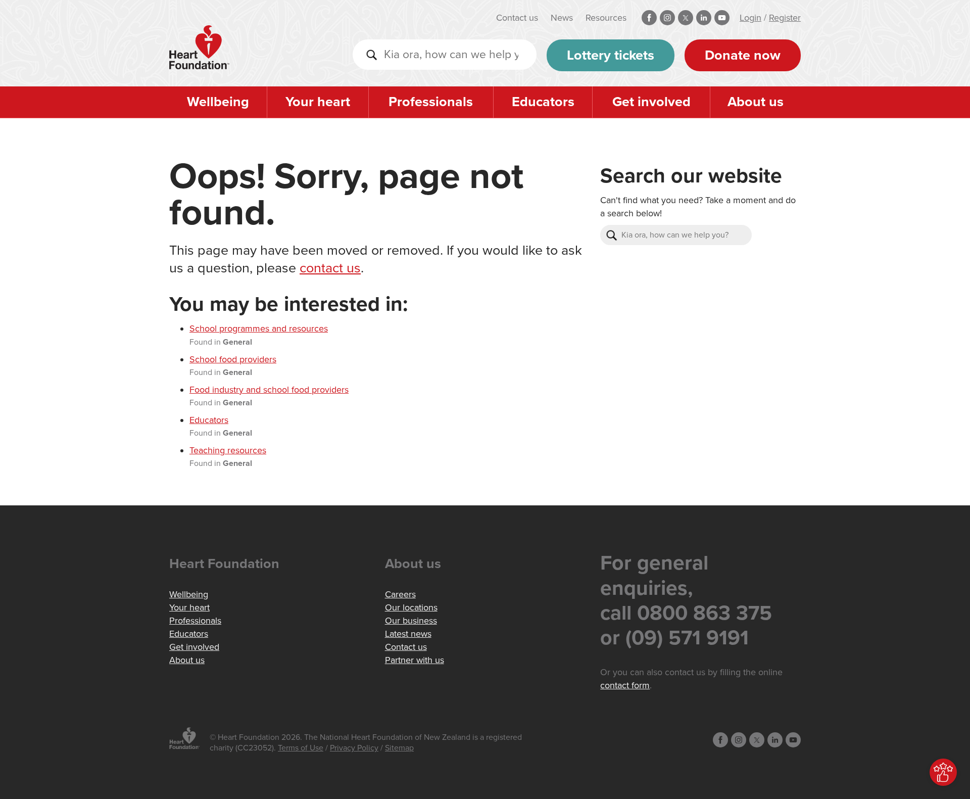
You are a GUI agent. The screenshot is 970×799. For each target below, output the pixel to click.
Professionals (431, 101)
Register (785, 17)
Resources (606, 17)
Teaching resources (227, 450)
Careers (400, 594)
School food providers (232, 359)
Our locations (411, 607)
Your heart (317, 101)
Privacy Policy (354, 748)
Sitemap (399, 748)
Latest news (408, 633)
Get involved (651, 101)
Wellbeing (218, 101)
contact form (625, 685)
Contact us (517, 17)
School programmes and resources (258, 328)
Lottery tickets (610, 55)
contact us (330, 268)
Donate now (743, 55)
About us (756, 101)
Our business (411, 620)
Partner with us (414, 660)
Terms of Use (300, 748)
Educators (543, 101)
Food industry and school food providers (269, 389)
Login (750, 17)
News (562, 17)
